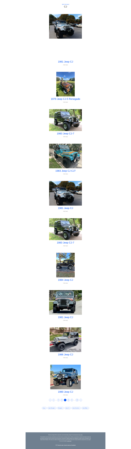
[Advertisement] (65, 48)
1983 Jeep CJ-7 (65, 133)
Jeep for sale (65, 4)
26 (77, 400)
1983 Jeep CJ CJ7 (65, 170)
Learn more (69, 441)
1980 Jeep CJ (65, 391)
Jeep (44, 408)
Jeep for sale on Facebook (70, 445)
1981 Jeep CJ (65, 61)
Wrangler (60, 408)
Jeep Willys (84, 408)
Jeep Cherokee (75, 408)
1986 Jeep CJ (65, 354)
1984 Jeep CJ (65, 279)
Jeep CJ (67, 408)
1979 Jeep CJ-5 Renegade (65, 99)
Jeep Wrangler (51, 408)
